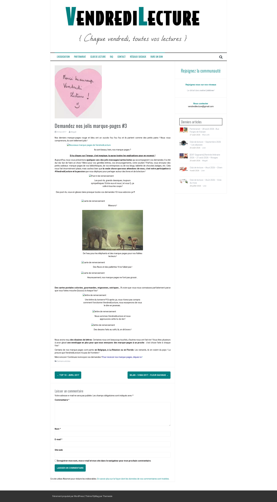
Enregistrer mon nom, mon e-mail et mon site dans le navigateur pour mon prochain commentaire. (104, 461)
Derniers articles (63, 361)
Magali (73, 132)
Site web (59, 450)
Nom (58, 429)
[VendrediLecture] (132, 26)
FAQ (111, 56)
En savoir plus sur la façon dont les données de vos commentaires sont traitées (133, 479)
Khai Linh (205, 135)
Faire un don (156, 56)
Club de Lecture (98, 56)
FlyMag (95, 496)
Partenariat (80, 56)
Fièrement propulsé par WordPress (68, 496)
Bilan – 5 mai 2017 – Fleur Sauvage (149, 375)
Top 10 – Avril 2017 (68, 375)
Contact (121, 56)
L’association (63, 56)
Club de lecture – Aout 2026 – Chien (206, 167)
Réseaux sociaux (138, 56)
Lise (204, 148)
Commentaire (62, 400)
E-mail (58, 439)
